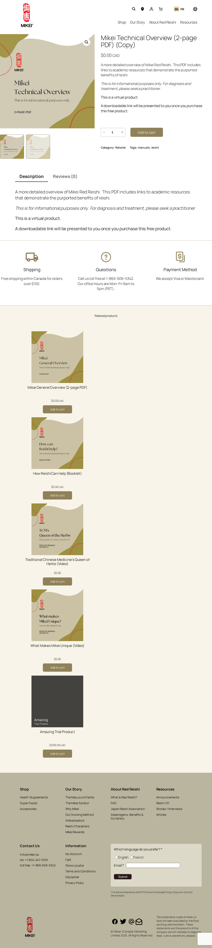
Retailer (120, 147)
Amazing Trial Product (57, 732)
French (138, 857)
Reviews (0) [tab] (65, 176)
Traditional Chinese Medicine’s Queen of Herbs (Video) (57, 562)
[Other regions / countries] (195, 9)
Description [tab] (31, 176)
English (123, 857)
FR (182, 9)
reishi (155, 147)
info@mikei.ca (29, 854)
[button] (86, 42)
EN (176, 9)
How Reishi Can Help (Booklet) (57, 473)
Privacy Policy (172, 892)
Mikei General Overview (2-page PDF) (57, 387)
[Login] (151, 9)
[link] (160, 9)
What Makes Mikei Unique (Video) (57, 646)
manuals (144, 147)
